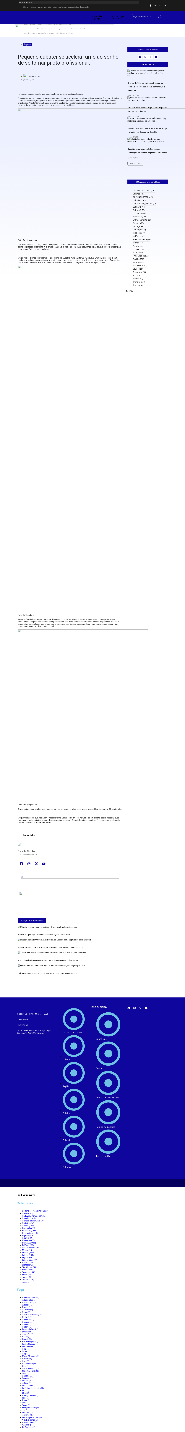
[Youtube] (165, 5)
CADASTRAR (22, 1025)
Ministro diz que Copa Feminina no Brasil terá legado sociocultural (44, 935)
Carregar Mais (135, 163)
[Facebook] (21, 863)
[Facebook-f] (150, 5)
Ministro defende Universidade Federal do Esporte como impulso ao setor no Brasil (50, 947)
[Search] (159, 16)
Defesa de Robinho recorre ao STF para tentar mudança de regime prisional (47, 973)
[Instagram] (155, 5)
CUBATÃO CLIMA (107, 17)
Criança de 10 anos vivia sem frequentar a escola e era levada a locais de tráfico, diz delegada (56, 7)
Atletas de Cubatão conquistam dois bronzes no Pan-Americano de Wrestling (48, 960)
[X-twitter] (160, 5)
